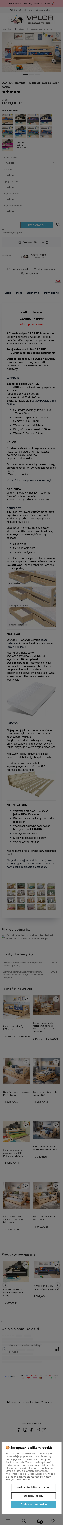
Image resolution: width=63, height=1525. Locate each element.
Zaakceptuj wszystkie (34, 1504)
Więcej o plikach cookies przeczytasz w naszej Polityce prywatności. (31, 1476)
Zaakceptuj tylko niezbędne (33, 1487)
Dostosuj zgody (33, 1495)
